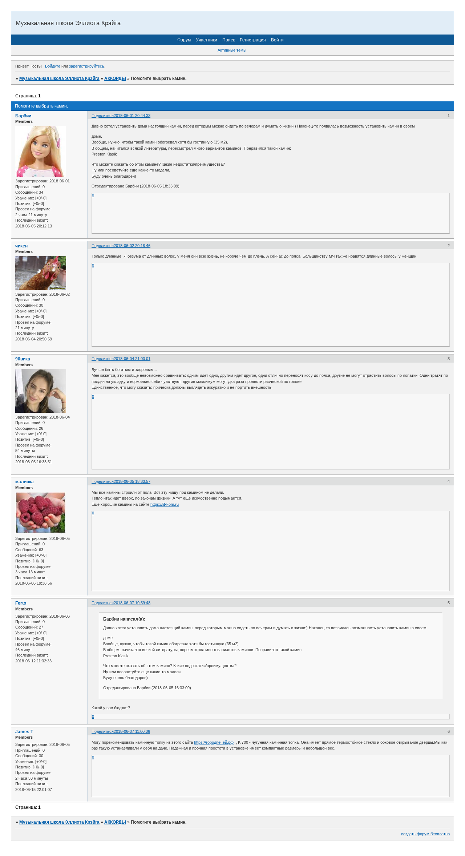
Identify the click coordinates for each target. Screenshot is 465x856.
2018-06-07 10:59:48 (132, 603)
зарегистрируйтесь (86, 66)
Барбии (23, 115)
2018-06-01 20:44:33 (132, 115)
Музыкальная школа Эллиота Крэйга (59, 78)
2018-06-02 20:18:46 (132, 245)
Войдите (52, 66)
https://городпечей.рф (214, 742)
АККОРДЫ (115, 78)
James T (24, 731)
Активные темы (232, 50)
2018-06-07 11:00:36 (132, 731)
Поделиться (103, 115)
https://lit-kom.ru (164, 504)
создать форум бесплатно (425, 834)
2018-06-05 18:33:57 (132, 481)
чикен (21, 246)
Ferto (20, 603)
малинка (24, 481)
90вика (22, 359)
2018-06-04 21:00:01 (132, 358)
